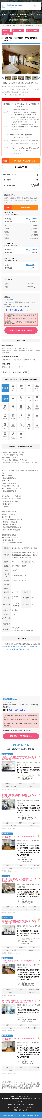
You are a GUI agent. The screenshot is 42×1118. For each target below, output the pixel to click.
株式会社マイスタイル (14, 789)
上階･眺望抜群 (6, 92)
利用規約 (31, 1104)
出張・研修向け (26, 92)
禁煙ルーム (25, 89)
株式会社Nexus (9, 300)
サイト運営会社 (29, 1107)
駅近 (10, 86)
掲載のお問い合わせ (21, 1110)
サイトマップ (21, 1104)
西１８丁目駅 (26, 552)
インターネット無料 (19, 86)
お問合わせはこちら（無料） (21, 330)
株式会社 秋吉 (11, 912)
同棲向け (4, 86)
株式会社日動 (11, 829)
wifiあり (29, 86)
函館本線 (15, 557)
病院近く (20, 95)
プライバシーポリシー (15, 1107)
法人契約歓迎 (16, 92)
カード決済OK (34, 89)
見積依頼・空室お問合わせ (24, 161)
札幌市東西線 (16, 552)
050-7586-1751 (22, 310)
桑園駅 (21, 557)
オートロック (6, 89)
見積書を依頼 (24, 207)
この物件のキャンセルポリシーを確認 (15, 372)
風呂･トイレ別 (16, 89)
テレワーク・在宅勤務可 (9, 95)
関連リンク (12, 1104)
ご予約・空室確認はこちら (22, 736)
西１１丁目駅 (26, 555)
